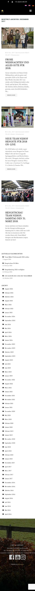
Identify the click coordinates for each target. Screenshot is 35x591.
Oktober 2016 (9, 490)
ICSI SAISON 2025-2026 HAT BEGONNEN (18, 276)
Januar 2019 (9, 435)
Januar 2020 (9, 427)
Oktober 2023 (9, 352)
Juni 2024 (8, 324)
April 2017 (8, 467)
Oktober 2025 (9, 297)
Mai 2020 (8, 415)
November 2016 (10, 486)
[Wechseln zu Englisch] (29, 4)
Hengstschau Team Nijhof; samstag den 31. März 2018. (15, 217)
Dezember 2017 (10, 463)
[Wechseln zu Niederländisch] (26, 4)
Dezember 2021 (10, 395)
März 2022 (8, 388)
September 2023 (10, 356)
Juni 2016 (8, 506)
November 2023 (10, 348)
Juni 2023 (8, 368)
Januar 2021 (9, 407)
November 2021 (10, 399)
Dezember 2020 (10, 411)
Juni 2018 (8, 447)
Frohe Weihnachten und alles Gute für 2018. (17, 64)
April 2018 (8, 451)
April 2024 (8, 332)
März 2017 (8, 471)
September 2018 (10, 443)
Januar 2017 (9, 478)
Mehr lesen (11, 95)
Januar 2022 (9, 391)
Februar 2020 (9, 423)
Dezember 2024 (10, 316)
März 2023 (8, 372)
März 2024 (8, 336)
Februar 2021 (9, 403)
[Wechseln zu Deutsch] (33, 4)
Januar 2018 (9, 459)
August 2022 (9, 384)
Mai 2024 (8, 328)
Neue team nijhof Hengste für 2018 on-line (16, 141)
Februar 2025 (9, 308)
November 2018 (10, 439)
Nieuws (12, 134)
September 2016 (10, 494)
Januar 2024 (9, 340)
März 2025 (8, 305)
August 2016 (9, 498)
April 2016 (8, 514)
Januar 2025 (9, 312)
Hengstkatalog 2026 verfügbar (14, 269)
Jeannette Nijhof (23, 53)
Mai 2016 (8, 510)
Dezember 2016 (10, 482)
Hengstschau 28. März (12, 263)
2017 (8, 55)
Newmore (21, 564)
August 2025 (9, 301)
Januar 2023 (9, 376)
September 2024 (10, 320)
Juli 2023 (7, 364)
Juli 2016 (7, 502)
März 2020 (8, 419)
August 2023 (9, 360)
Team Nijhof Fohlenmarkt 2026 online (17, 257)
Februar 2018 (9, 455)
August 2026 (9, 289)
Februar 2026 (9, 293)
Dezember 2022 (10, 380)
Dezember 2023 (10, 344)
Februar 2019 (9, 431)
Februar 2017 (9, 474)
